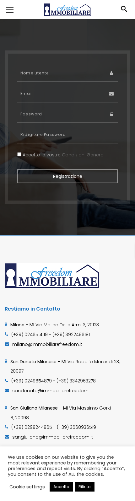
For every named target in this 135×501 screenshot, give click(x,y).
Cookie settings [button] (27, 487)
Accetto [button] (61, 487)
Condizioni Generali (83, 155)
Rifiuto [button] (84, 487)
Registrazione (67, 176)
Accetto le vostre (63, 155)
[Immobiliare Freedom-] (67, 9)
